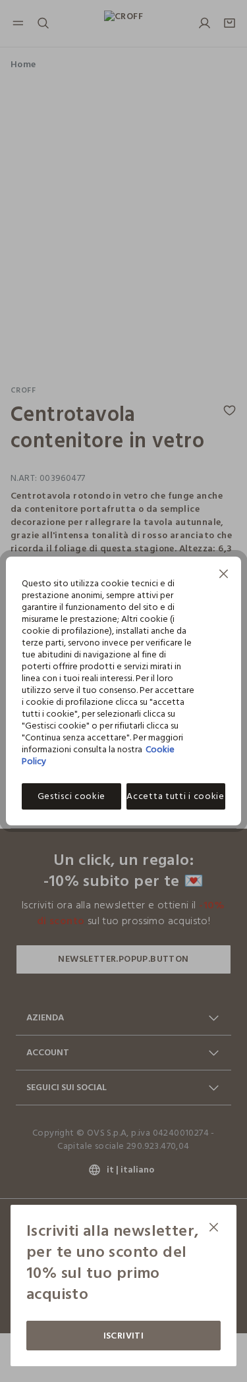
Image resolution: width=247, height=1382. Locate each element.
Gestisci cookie (72, 796)
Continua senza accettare (224, 575)
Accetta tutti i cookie (175, 796)
